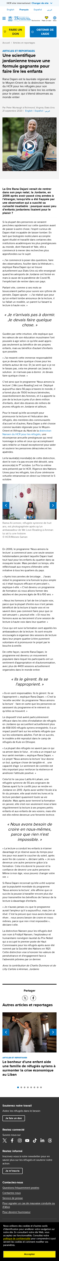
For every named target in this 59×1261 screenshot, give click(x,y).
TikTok (35, 1140)
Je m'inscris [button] (12, 1171)
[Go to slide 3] (25, 1088)
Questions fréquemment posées (20, 1188)
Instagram (20, 1140)
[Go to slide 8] (41, 1088)
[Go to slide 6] (35, 1088)
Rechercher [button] (36, 20)
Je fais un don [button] (13, 1118)
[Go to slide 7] (38, 1088)
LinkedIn (42, 1140)
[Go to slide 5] (32, 1088)
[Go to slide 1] (18, 1088)
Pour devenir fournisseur (16, 1212)
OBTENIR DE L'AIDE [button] (45, 32)
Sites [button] (55, 20)
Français (24, 9)
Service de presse (12, 1198)
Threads (50, 1140)
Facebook (12, 1140)
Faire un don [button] (46, 20)
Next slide (53, 505)
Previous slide (5, 505)
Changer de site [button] (40, 3)
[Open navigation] (4, 19)
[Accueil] (19, 18)
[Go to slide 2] (22, 1088)
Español (38, 9)
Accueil (6, 42)
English (10, 9)
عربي (49, 9)
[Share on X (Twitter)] (25, 998)
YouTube (27, 1140)
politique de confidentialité (16, 1239)
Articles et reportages (24, 42)
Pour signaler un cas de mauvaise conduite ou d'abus (28, 1205)
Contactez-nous (11, 1193)
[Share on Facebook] (33, 998)
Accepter (29, 1254)
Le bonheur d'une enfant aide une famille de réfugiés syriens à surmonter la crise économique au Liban (29, 1068)
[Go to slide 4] (28, 1088)
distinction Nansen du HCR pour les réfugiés (26, 432)
